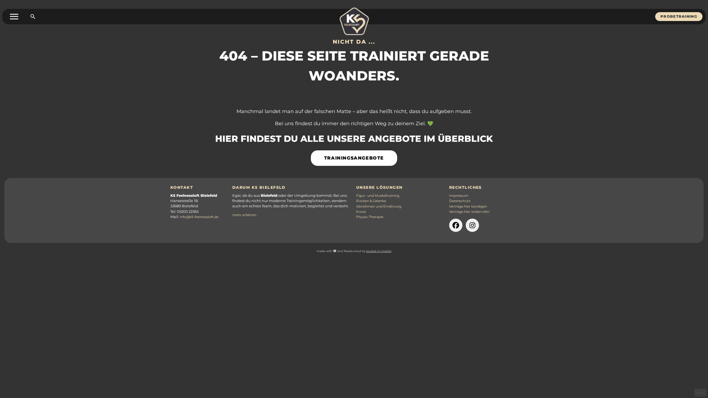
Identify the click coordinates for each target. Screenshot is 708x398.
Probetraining (678, 16)
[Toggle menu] (14, 16)
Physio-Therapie (369, 217)
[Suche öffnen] (33, 16)
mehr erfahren (244, 215)
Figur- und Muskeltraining (377, 196)
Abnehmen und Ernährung (378, 206)
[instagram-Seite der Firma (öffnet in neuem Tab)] (472, 225)
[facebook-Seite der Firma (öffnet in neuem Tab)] (455, 225)
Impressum (458, 196)
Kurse (361, 212)
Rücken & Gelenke (371, 201)
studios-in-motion (379, 251)
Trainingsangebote (354, 158)
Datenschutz (459, 201)
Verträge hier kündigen (468, 206)
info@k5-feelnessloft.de (199, 217)
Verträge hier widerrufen (469, 212)
